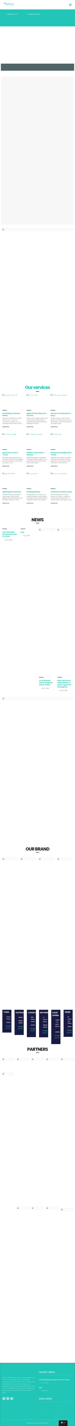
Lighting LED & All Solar (11, 492)
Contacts (60, 1406)
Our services (37, 387)
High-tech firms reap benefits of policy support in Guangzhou (64, 683)
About (40, 1406)
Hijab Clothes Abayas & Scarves (36, 414)
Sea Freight (61, 1413)
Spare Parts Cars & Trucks (10, 453)
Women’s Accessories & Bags (61, 414)
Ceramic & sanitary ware (61, 492)
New (22, 532)
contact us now (63, 67)
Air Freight (42, 1413)
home (59, 1409)
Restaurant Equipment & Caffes (61, 453)
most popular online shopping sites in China (45, 682)
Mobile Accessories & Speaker (35, 453)
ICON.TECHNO (44, 1423)
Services (41, 1409)
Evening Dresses (33, 492)
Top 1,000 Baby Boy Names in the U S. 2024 (9, 534)
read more (8, 84)
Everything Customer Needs (11, 414)
